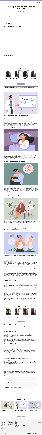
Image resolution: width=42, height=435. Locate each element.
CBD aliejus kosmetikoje (32, 264)
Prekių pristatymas (10, 423)
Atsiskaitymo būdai (10, 424)
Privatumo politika (10, 422)
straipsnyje (27, 159)
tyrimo (22, 260)
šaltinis (34, 188)
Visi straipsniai (21, 416)
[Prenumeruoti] (39, 422)
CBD (7, 123)
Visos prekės (21, 321)
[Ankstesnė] (20, 413)
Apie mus (16, 421)
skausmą (16, 221)
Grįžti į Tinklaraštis (21, 391)
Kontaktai (16, 424)
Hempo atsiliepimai (17, 426)
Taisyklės (9, 421)
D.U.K (8, 425)
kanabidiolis (17, 222)
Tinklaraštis (16, 423)
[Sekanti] (21, 413)
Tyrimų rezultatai (17, 425)
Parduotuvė (16, 422)
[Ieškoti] (37, 2)
